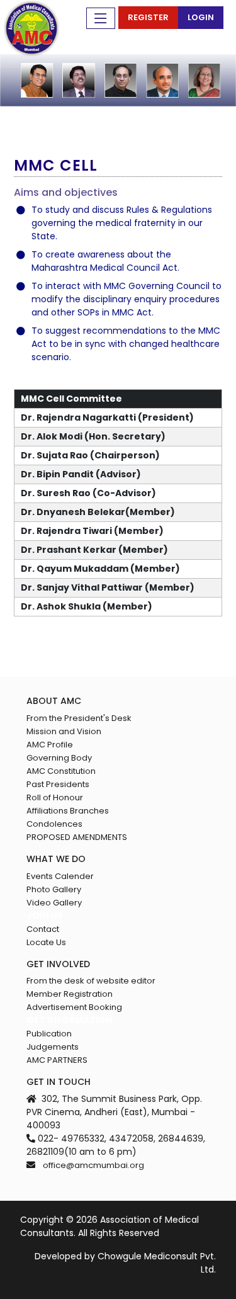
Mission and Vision (63, 731)
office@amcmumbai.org (93, 1165)
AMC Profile (49, 745)
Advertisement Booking (74, 1007)
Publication (49, 1034)
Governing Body (59, 758)
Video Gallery (54, 903)
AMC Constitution (61, 771)
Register (148, 17)
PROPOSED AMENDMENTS (76, 837)
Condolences (54, 824)
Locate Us (46, 942)
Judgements (52, 1047)
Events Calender (60, 876)
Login (201, 17)
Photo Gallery (53, 889)
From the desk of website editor (90, 981)
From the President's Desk (79, 718)
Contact (42, 929)
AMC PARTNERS (56, 1060)
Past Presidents (57, 784)
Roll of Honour (54, 797)
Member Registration (69, 994)
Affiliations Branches (67, 811)
